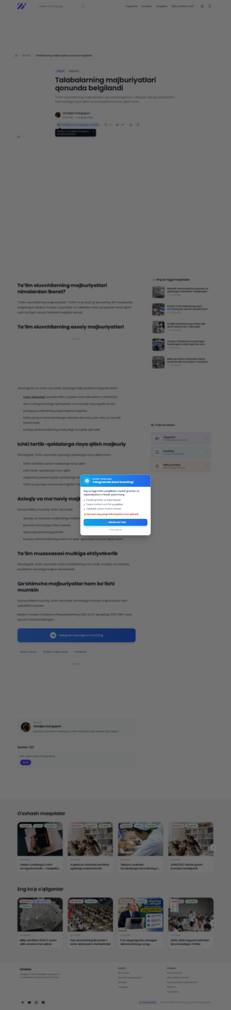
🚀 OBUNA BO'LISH (115, 522)
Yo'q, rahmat (115, 529)
